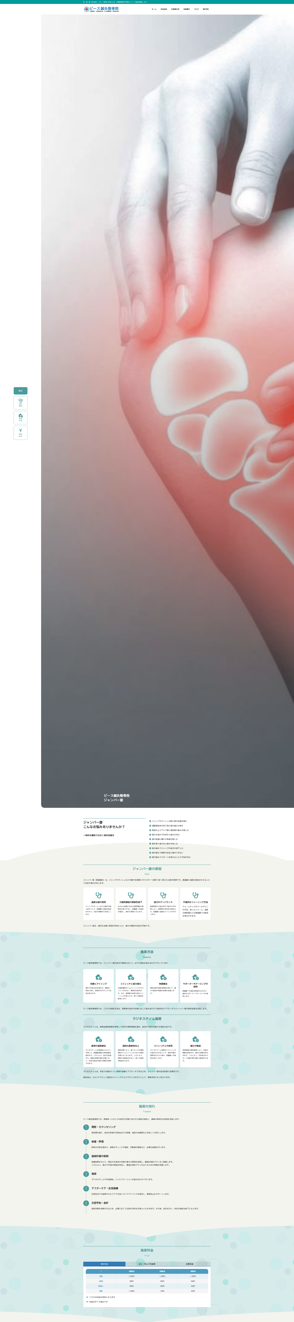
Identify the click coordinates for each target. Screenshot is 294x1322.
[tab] (104, 1264)
